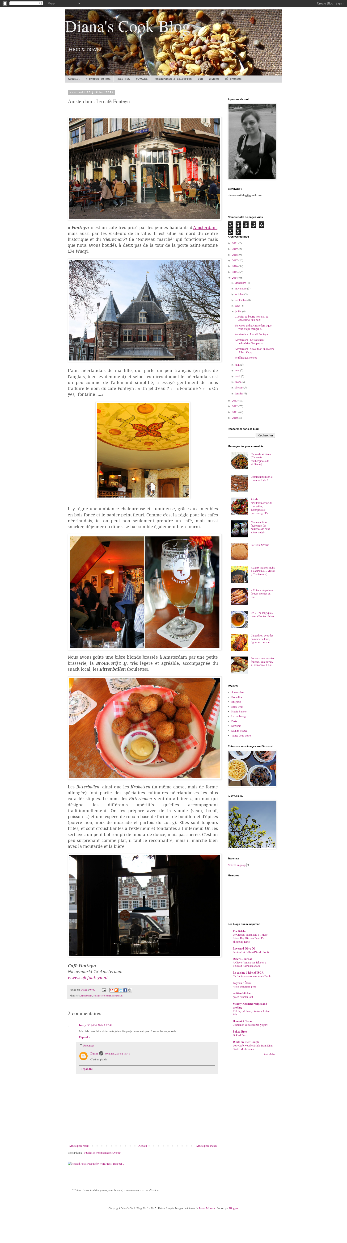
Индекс (214, 79)
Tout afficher (269, 1054)
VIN (200, 79)
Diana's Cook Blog (127, 26)
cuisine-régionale (102, 995)
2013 (235, 400)
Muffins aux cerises (246, 357)
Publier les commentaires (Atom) (102, 1152)
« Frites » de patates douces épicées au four (262, 593)
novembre (241, 288)
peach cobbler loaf (243, 997)
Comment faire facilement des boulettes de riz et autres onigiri (260, 527)
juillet (238, 311)
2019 (235, 249)
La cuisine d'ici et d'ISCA (248, 973)
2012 (235, 406)
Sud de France (239, 730)
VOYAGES (142, 79)
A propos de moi (98, 79)
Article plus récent (79, 1145)
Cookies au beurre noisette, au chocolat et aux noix (251, 318)
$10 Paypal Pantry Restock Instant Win (251, 1012)
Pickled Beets (240, 1035)
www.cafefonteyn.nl (87, 977)
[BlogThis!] (116, 990)
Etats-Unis (237, 706)
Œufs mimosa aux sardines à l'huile (252, 976)
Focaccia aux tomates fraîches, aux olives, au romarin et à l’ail (262, 661)
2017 (235, 260)
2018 (235, 254)
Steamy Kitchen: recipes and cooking (250, 1005)
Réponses (88, 1045)
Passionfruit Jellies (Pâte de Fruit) (251, 952)
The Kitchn (239, 931)
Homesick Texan (243, 1021)
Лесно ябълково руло (244, 986)
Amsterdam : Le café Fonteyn (251, 334)
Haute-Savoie (238, 711)
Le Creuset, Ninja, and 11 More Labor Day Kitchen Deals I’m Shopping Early (250, 938)
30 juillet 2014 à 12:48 (99, 1025)
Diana (94, 1053)
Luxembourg (238, 716)
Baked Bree (240, 1032)
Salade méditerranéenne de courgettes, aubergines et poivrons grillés (261, 506)
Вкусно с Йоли (242, 983)
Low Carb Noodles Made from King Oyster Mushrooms (253, 1047)
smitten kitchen (242, 993)
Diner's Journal (242, 959)
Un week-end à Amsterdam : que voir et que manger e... (253, 327)
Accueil (74, 79)
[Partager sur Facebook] (125, 990)
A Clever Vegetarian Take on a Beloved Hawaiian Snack (249, 964)
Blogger (233, 1208)
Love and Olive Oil (244, 948)
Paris (234, 721)
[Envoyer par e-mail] (111, 990)
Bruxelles (236, 697)
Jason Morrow (207, 1208)
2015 (235, 272)
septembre (241, 300)
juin (237, 364)
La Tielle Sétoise (260, 545)
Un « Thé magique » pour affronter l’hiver (262, 614)
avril (238, 376)
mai (237, 370)
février (239, 387)
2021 (235, 243)
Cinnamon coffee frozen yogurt (250, 1024)
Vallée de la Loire (241, 735)
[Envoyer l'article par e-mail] (104, 989)
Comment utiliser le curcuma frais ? (261, 478)
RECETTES (123, 79)
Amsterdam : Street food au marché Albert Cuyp (254, 350)
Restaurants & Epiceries (173, 79)
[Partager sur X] (120, 990)
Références (233, 79)
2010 (235, 417)
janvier (239, 393)
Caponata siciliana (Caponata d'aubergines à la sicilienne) (261, 459)
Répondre (84, 1037)
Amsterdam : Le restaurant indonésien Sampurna (249, 341)
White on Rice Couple (246, 1042)
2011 (235, 412)
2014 (235, 277)
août (238, 305)
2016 (235, 266)
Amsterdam (86, 995)
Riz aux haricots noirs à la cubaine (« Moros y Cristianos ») (263, 570)
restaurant (117, 995)
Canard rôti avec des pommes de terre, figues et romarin (262, 638)
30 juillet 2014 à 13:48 (117, 1053)
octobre (239, 294)
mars (238, 382)
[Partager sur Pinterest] (129, 990)
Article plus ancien (206, 1145)
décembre (241, 283)
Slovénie (236, 726)
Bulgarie (236, 701)
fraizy (82, 1025)
